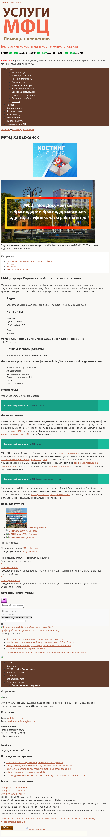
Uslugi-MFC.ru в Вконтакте (14, 790)
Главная (5, 129)
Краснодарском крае (70, 453)
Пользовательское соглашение (17, 818)
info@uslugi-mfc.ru (17, 718)
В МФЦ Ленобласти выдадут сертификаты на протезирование (38, 645)
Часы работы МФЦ (16, 124)
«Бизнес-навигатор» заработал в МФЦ (26, 648)
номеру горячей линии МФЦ (16, 434)
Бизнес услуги (19, 72)
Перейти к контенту (11, 2)
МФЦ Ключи (27, 537)
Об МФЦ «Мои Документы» (20, 669)
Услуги (9, 69)
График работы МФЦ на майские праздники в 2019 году (30, 630)
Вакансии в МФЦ (15, 672)
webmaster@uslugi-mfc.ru (21, 721)
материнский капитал (60, 466)
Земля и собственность (24, 95)
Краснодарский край (23, 129)
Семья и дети (18, 82)
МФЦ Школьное (31, 548)
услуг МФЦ (17, 431)
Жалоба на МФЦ (14, 120)
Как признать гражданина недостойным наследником (34, 639)
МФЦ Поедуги (30, 534)
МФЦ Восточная (9, 567)
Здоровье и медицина (23, 91)
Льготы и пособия (21, 98)
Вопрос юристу (14, 107)
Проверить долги (15, 682)
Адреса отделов (39, 459)
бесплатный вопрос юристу (15, 459)
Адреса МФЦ (13, 114)
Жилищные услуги (21, 75)
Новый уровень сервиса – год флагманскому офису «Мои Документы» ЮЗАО (46, 651)
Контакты (12, 266)
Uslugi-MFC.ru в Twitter (13, 793)
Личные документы (22, 78)
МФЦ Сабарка (30, 530)
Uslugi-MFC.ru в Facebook (14, 787)
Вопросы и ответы (15, 678)
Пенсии (16, 101)
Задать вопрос (14, 117)
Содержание (13, 675)
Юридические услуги (23, 88)
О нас (9, 662)
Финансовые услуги (22, 85)
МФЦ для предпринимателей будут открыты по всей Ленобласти (40, 642)
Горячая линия (14, 111)
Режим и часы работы (18, 269)
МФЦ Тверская (29, 551)
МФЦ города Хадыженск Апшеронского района (29, 261)
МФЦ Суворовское (36, 527)
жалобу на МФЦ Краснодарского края (50, 494)
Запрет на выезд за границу (26, 685)
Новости (10, 104)
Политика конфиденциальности (52, 818)
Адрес (10, 264)
